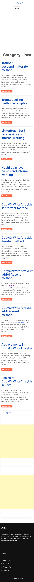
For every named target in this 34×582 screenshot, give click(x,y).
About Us (6, 561)
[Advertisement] (17, 34)
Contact (6, 564)
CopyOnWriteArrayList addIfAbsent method (17, 311)
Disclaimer (7, 570)
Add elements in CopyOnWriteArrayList (17, 346)
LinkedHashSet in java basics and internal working (14, 134)
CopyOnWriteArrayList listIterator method (17, 206)
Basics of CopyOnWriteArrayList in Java (17, 381)
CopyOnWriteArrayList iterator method (17, 239)
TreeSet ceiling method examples (14, 101)
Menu (17, 8)
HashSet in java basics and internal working (14, 171)
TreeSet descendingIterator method (15, 66)
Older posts (7, 413)
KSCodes (17, 3)
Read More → (7, 91)
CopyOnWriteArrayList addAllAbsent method (17, 274)
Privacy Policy (8, 567)
